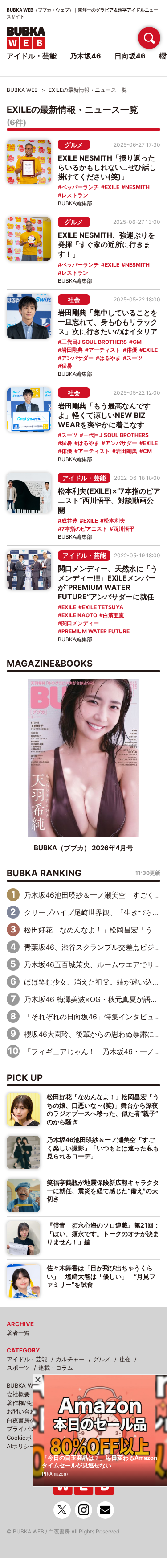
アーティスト (105, 349)
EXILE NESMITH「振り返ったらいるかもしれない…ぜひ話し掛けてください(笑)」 (107, 167)
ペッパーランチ (80, 187)
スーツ (134, 357)
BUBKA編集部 (75, 203)
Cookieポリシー (28, 1437)
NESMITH (137, 187)
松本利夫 (114, 520)
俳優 (131, 349)
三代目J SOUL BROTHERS (94, 341)
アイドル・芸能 (84, 478)
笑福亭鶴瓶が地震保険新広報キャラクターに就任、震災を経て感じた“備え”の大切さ (103, 1191)
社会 (74, 299)
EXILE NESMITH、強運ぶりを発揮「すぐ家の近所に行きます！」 (106, 244)
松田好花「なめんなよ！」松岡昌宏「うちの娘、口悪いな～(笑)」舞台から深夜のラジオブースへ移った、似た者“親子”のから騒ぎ (103, 1109)
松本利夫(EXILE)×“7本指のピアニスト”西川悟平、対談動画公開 (109, 500)
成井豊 (69, 520)
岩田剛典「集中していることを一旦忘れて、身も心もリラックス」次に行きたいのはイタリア (108, 322)
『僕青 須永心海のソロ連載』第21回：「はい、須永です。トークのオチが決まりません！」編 (103, 1233)
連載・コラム (55, 1367)
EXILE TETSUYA (102, 607)
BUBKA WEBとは (29, 1385)
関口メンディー (80, 623)
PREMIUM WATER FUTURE (95, 631)
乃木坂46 (85, 55)
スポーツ (18, 1367)
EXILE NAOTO (79, 615)
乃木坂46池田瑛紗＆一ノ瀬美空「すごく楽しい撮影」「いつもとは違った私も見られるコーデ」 (103, 1148)
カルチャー (70, 1359)
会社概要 (18, 1393)
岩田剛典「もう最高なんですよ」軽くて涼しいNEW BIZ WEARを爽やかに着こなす (104, 415)
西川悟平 (123, 528)
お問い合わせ (24, 1411)
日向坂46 (130, 55)
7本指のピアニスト (84, 528)
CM (137, 341)
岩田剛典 (72, 349)
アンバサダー (77, 357)
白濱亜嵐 (113, 615)
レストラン (74, 195)
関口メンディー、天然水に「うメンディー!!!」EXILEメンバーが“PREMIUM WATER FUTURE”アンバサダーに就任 (108, 582)
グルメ (74, 144)
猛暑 (66, 366)
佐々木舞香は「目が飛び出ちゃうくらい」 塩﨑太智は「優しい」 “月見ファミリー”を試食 (101, 1276)
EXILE (112, 187)
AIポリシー (21, 1446)
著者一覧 (18, 1332)
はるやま (110, 357)
